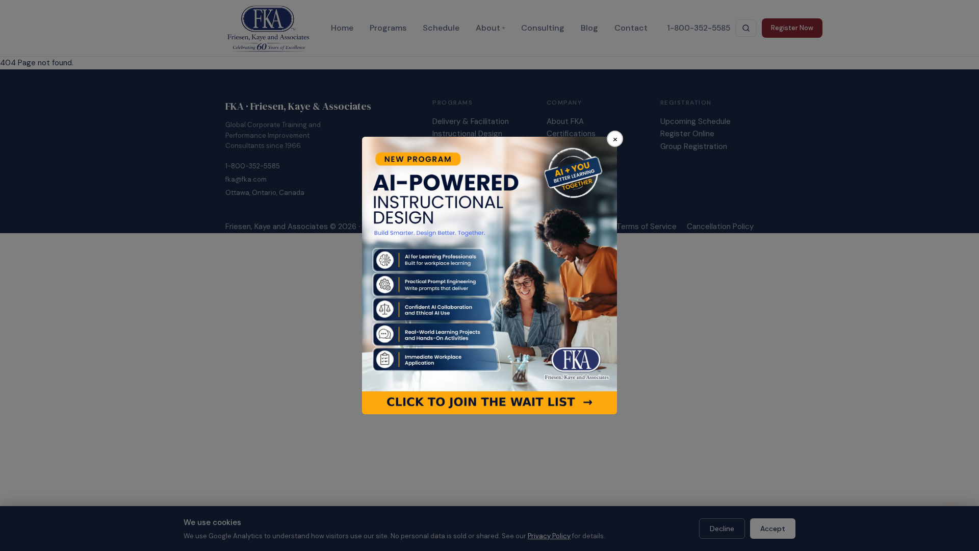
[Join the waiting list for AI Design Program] (489, 276)
